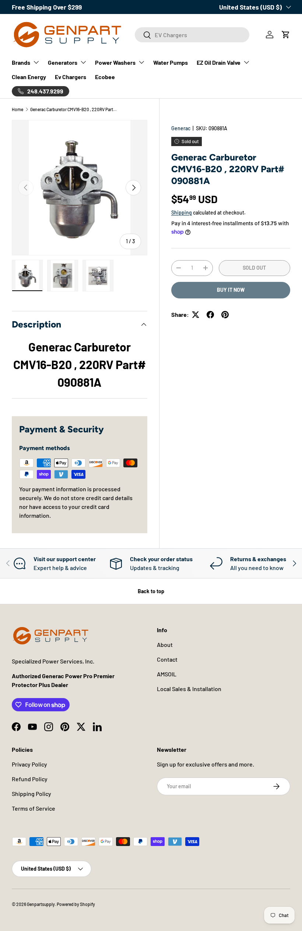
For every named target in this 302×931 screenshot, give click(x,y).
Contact (167, 659)
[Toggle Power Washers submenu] (141, 62)
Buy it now (231, 290)
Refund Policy (30, 778)
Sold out (254, 268)
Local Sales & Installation (189, 688)
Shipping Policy (31, 793)
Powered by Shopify (76, 904)
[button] (286, 34)
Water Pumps (170, 62)
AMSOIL (166, 673)
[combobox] (192, 34)
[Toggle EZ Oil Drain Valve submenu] (246, 62)
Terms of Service (33, 808)
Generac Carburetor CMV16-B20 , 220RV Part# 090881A (74, 109)
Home (17, 109)
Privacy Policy (29, 764)
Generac (180, 128)
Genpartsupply (41, 904)
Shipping (181, 212)
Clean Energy (29, 76)
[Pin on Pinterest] (225, 314)
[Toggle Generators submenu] (83, 62)
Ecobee (105, 76)
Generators (62, 62)
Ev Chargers (70, 76)
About (165, 644)
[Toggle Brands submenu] (36, 62)
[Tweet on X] (195, 314)
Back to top (151, 591)
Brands (21, 62)
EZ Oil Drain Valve (218, 62)
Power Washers (115, 62)
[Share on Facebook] (210, 314)
